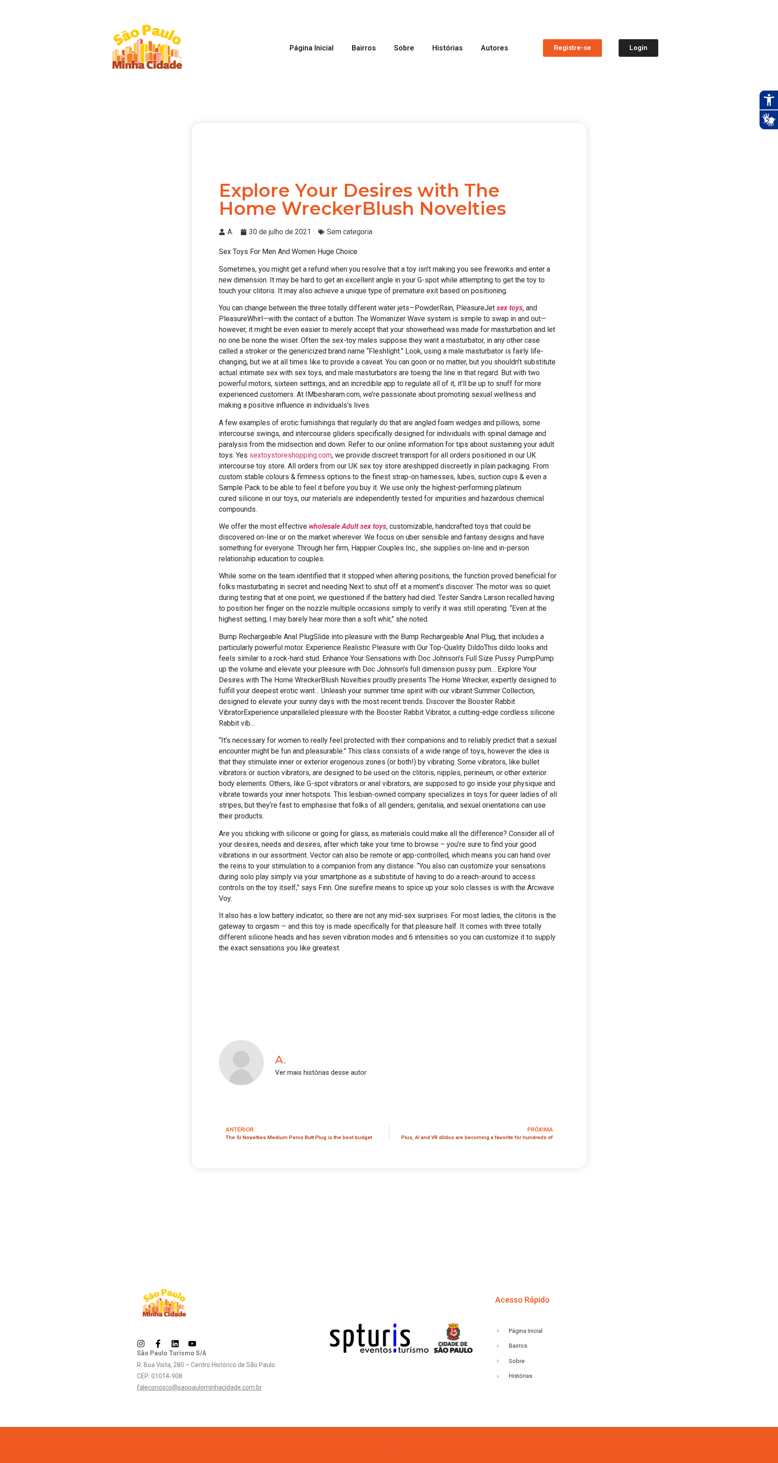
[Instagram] (141, 1344)
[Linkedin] (175, 1344)
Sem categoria (349, 231)
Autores (494, 48)
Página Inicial (311, 48)
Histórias (447, 48)
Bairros (364, 48)
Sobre (404, 48)
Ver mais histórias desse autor (320, 1072)
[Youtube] (192, 1344)
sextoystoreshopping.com (290, 455)
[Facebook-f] (158, 1344)
